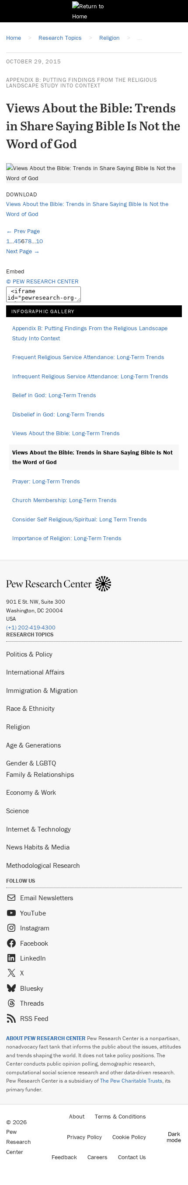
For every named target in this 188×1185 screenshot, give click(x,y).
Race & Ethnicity (30, 708)
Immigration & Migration (42, 690)
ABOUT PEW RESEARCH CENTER (46, 1038)
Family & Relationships (40, 774)
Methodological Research (43, 865)
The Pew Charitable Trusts (131, 1080)
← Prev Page (23, 231)
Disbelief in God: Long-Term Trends (58, 414)
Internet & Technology (38, 829)
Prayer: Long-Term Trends (46, 481)
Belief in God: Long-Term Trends (54, 395)
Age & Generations (33, 745)
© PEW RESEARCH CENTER (42, 281)
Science (17, 810)
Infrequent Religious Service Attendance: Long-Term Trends (90, 376)
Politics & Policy (29, 654)
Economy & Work (31, 792)
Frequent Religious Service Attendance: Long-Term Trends (88, 357)
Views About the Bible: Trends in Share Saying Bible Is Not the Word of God (92, 457)
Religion (18, 726)
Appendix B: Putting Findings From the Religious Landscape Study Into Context (81, 82)
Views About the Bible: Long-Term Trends (66, 433)
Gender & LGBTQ (31, 763)
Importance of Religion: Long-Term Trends (67, 538)
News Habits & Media (38, 846)
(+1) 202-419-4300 (31, 627)
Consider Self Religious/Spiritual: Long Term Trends (79, 519)
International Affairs (35, 672)
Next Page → (23, 251)
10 (39, 241)
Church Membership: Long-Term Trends (64, 500)
